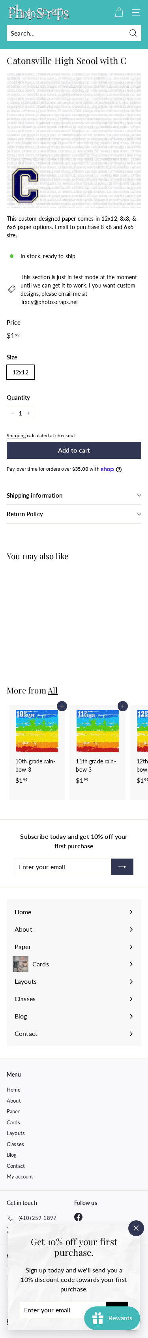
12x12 (20, 372)
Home (14, 1089)
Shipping (16, 435)
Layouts (16, 1133)
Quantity (18, 397)
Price (14, 322)
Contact (16, 1166)
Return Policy (25, 513)
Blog (12, 1155)
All (53, 690)
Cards (13, 1122)
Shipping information (34, 495)
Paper (13, 1111)
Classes (15, 1144)
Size (12, 357)
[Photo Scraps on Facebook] (78, 1217)
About (14, 1100)
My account (20, 1176)
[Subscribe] (122, 867)
